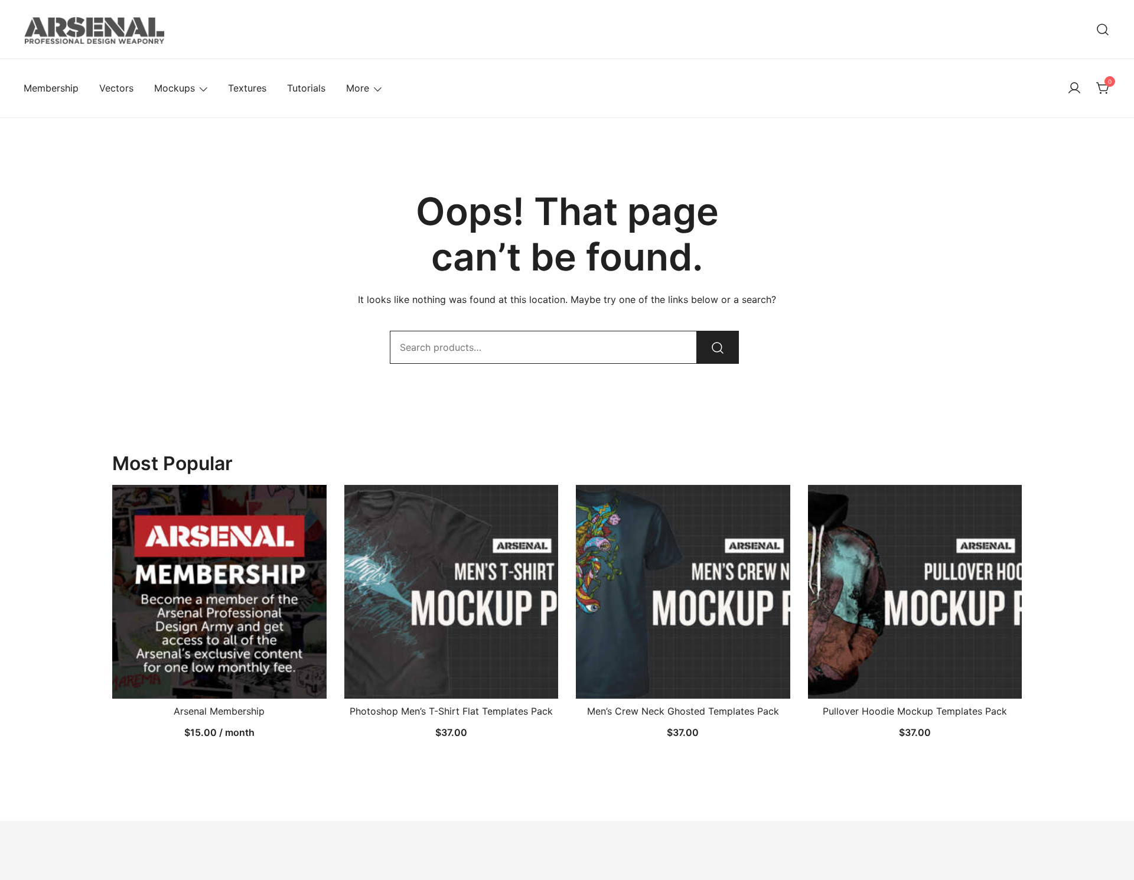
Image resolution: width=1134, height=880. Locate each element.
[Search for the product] (717, 347)
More (357, 88)
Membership (51, 88)
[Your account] (1074, 88)
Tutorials (306, 88)
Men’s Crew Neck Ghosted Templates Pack (683, 711)
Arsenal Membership (219, 711)
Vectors (116, 88)
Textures (247, 88)
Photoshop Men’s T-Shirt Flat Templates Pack (451, 711)
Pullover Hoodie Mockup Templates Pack (915, 711)
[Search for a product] (1103, 29)
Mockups (174, 88)
